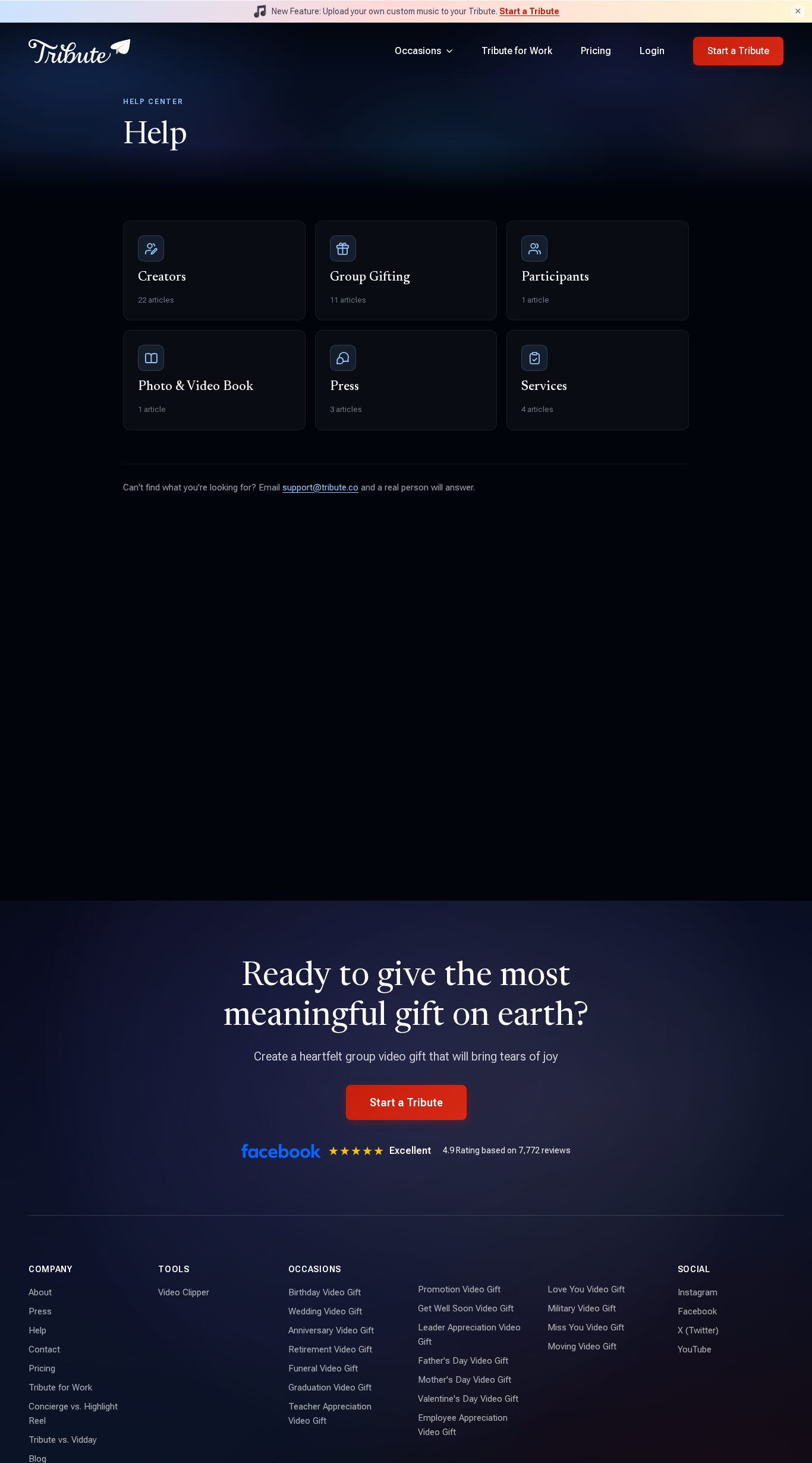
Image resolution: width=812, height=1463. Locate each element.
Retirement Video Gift (330, 1349)
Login (652, 50)
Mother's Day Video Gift (464, 1379)
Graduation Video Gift (330, 1387)
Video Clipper (183, 1292)
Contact (44, 1349)
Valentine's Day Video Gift (468, 1398)
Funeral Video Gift (323, 1368)
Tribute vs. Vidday (63, 1439)
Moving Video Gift (581, 1346)
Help (37, 1330)
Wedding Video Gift (325, 1311)
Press (40, 1311)
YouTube (695, 1349)
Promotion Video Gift (459, 1289)
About (40, 1292)
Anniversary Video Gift (331, 1330)
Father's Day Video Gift (463, 1360)
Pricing (596, 50)
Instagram (697, 1292)
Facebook (697, 1311)
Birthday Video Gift (324, 1292)
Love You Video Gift (586, 1289)
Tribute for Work (516, 50)
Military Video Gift (581, 1308)
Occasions (418, 50)
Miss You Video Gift (585, 1327)
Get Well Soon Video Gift (466, 1308)
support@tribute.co (320, 487)
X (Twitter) (698, 1330)
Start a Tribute (529, 11)
